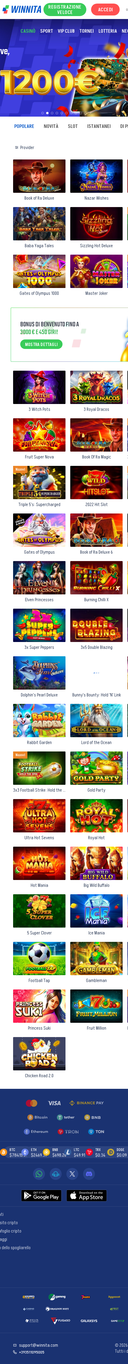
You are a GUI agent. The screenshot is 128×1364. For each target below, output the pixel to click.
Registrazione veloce (65, 9)
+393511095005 (31, 1352)
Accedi (105, 9)
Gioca (39, 191)
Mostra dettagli (41, 344)
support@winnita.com (38, 1345)
